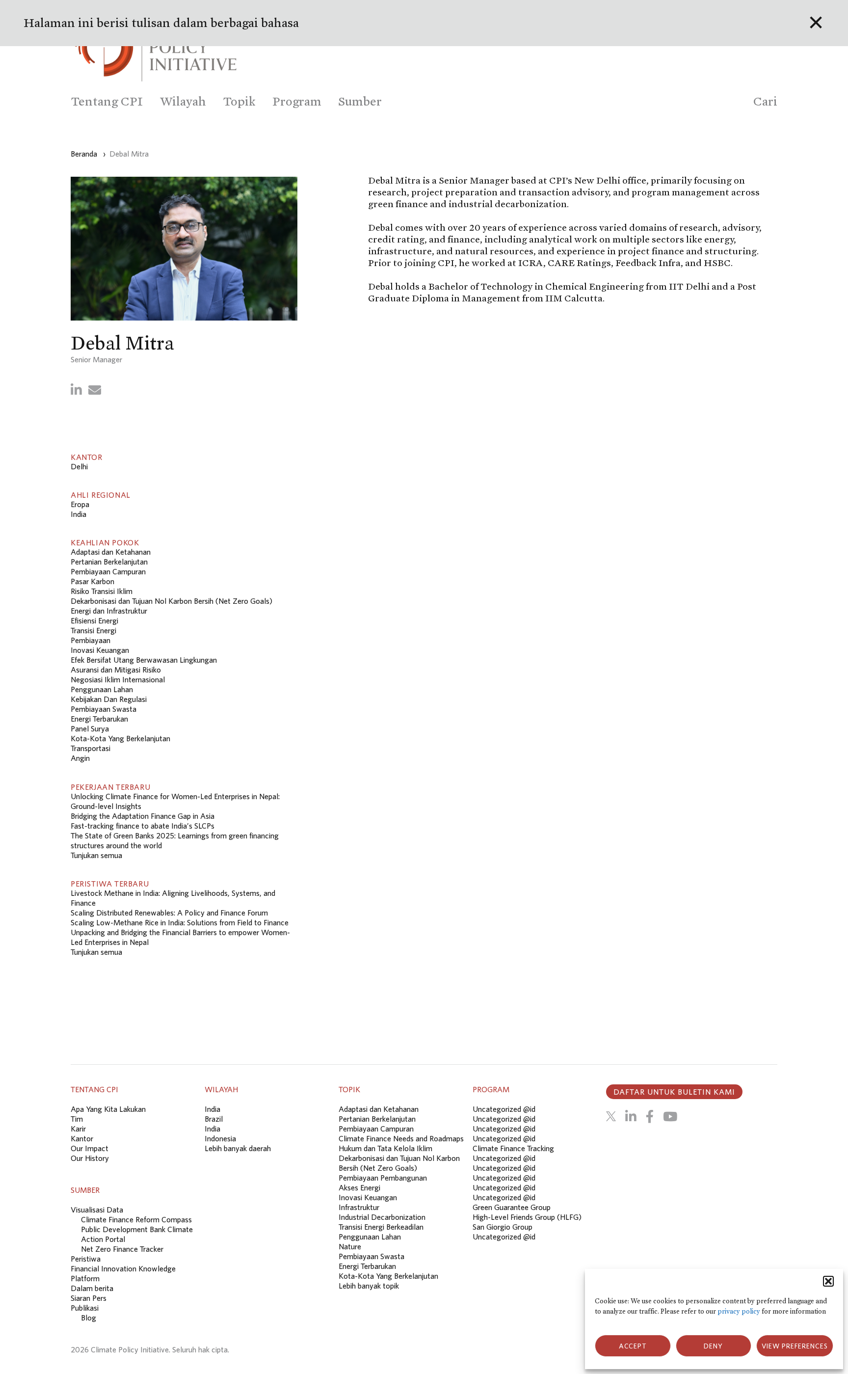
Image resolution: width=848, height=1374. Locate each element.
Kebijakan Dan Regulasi (109, 699)
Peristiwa (86, 1258)
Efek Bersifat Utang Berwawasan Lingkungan (144, 659)
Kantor (82, 1138)
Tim (77, 1118)
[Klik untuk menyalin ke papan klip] (94, 389)
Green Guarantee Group (512, 1207)
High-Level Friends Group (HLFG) (527, 1216)
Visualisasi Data (97, 1209)
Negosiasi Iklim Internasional (118, 679)
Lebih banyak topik (369, 1285)
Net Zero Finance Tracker (122, 1248)
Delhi (79, 466)
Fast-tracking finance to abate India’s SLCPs (142, 825)
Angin (80, 758)
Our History (90, 1158)
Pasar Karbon (92, 581)
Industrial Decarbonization (382, 1216)
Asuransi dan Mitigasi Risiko (116, 669)
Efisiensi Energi (94, 620)
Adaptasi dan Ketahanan (111, 551)
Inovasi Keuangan (100, 650)
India (78, 514)
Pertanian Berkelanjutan (109, 561)
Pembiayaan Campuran (108, 571)
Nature (350, 1246)
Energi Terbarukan (99, 718)
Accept (633, 1346)
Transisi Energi (93, 630)
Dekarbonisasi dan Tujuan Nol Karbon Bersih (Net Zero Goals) (171, 600)
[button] (828, 1281)
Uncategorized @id (504, 1109)
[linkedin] (630, 1116)
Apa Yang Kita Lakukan (108, 1109)
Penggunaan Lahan (102, 689)
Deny (713, 1346)
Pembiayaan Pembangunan (383, 1177)
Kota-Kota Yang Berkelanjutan (120, 738)
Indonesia (220, 1138)
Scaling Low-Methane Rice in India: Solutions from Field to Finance (180, 922)
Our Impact (89, 1148)
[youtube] (670, 1116)
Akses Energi (359, 1187)
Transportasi (90, 748)
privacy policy (738, 1311)
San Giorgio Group (502, 1226)
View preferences (795, 1346)
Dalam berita (92, 1288)
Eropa (80, 504)
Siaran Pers (88, 1297)
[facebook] (650, 1116)
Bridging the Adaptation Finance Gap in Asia (142, 815)
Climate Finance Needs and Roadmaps (401, 1138)
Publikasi (85, 1307)
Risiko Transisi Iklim (101, 591)
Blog (88, 1317)
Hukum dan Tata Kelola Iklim (385, 1148)
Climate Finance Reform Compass (136, 1219)
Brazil (214, 1118)
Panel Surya (90, 728)
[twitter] (611, 1116)
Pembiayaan (90, 640)
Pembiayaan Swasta (103, 708)
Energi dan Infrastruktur (109, 610)
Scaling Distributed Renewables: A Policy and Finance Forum (170, 912)
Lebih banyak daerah (238, 1148)
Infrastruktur (359, 1207)
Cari (765, 101)
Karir (78, 1128)
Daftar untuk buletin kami (674, 1091)
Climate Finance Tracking (513, 1148)
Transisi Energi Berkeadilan (381, 1226)
